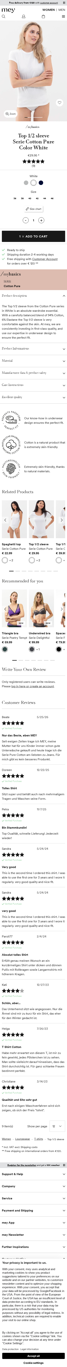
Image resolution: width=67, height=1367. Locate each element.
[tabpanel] (14, 532)
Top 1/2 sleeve (39, 544)
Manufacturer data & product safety (24, 373)
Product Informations (15, 348)
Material (7, 361)
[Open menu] (63, 16)
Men (61, 10)
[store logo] (8, 10)
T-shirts (38, 1139)
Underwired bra (39, 633)
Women (48, 10)
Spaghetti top (11, 544)
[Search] (4, 16)
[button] (33, 163)
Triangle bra (10, 633)
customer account (49, 2)
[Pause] (64, 2)
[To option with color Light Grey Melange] (26, 183)
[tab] (26, 117)
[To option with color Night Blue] (41, 183)
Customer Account (45, 259)
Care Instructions (12, 385)
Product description (14, 296)
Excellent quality (12, 397)
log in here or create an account (32, 686)
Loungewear (22, 1139)
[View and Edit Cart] (43, 16)
